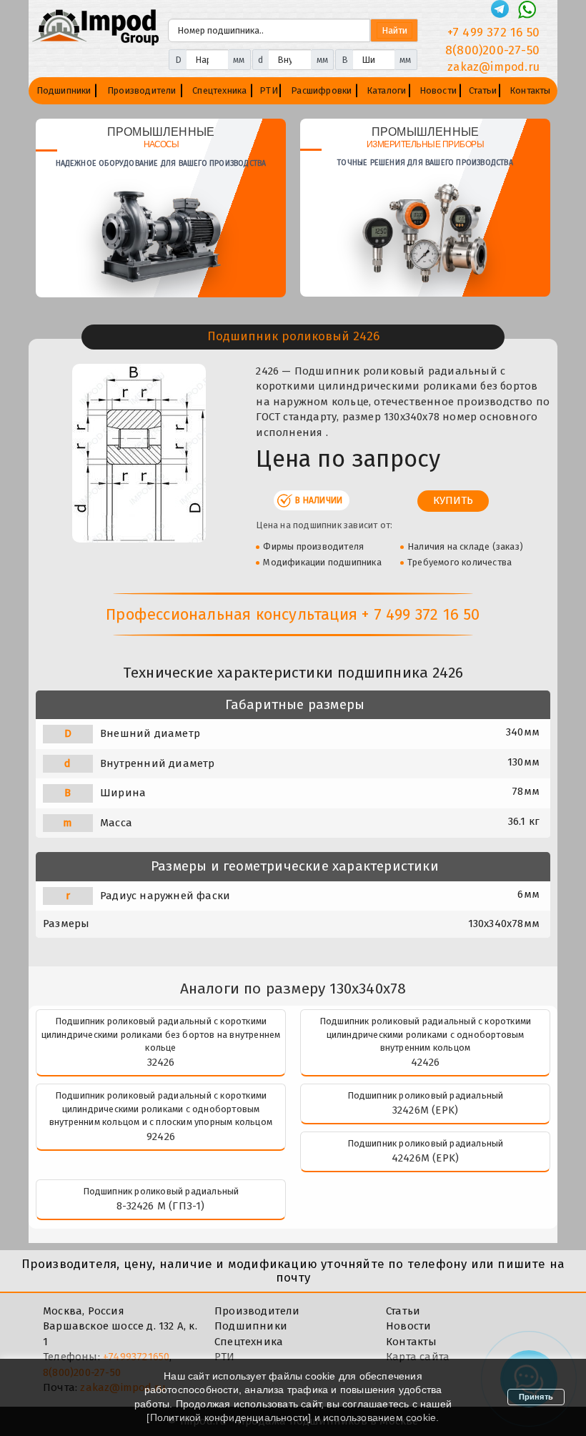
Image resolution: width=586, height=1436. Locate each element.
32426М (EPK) (425, 1110)
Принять (536, 1396)
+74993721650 (136, 1356)
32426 (161, 1062)
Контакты (530, 90)
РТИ (268, 90)
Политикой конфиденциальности (229, 1417)
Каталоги (387, 90)
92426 (160, 1136)
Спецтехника (219, 90)
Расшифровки (321, 90)
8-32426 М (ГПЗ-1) (160, 1205)
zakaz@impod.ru (493, 67)
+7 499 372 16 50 (493, 32)
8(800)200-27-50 (492, 50)
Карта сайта (418, 1356)
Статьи (483, 90)
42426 (425, 1062)
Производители (142, 90)
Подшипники (63, 90)
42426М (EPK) (425, 1158)
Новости (438, 90)
